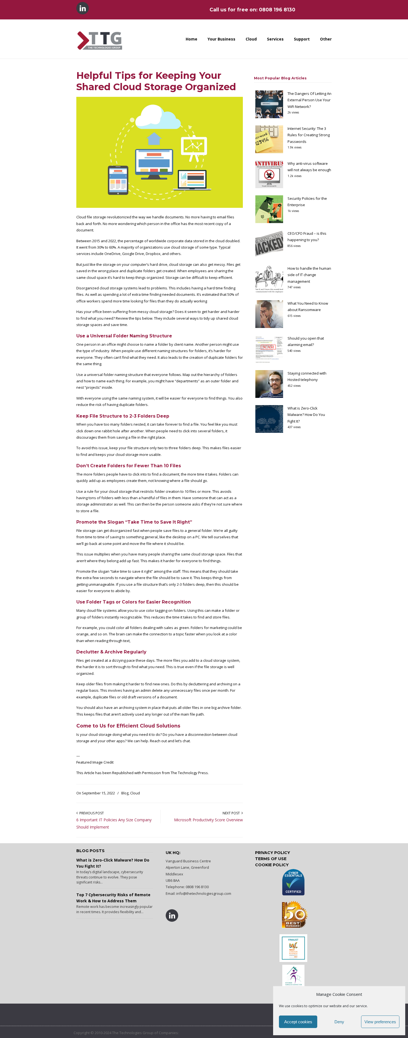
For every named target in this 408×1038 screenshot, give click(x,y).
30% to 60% (106, 247)
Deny (339, 1021)
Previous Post (91, 813)
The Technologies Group (99, 34)
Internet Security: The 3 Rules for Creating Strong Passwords (309, 135)
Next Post (232, 813)
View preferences (380, 1021)
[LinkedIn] (83, 9)
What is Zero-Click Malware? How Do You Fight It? (306, 415)
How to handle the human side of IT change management (309, 275)
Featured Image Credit (95, 762)
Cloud (135, 793)
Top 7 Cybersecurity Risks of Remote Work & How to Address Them (113, 897)
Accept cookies (298, 1021)
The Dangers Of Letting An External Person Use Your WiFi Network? (309, 100)
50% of (233, 294)
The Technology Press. (190, 772)
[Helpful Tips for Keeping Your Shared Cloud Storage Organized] (159, 206)
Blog (125, 793)
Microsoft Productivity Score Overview (208, 819)
